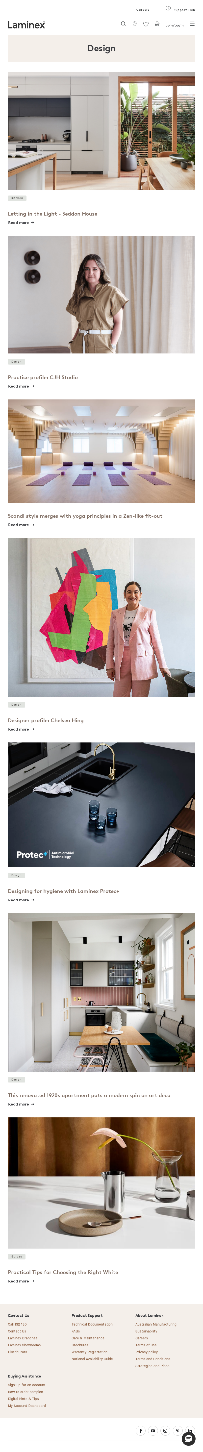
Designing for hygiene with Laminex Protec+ (63, 891)
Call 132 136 (17, 1324)
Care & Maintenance (88, 1338)
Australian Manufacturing (156, 1324)
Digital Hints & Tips (23, 1399)
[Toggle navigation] (192, 25)
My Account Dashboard (27, 1406)
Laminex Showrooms (24, 1345)
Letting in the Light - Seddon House (52, 213)
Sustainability (146, 1331)
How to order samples (25, 1392)
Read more (18, 222)
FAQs (76, 1331)
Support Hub (184, 10)
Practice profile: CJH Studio (43, 377)
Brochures (80, 1345)
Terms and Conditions (152, 1359)
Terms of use (146, 1345)
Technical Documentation (92, 1324)
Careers (142, 9)
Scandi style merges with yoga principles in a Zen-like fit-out (85, 516)
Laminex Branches (23, 1338)
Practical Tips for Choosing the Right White (63, 1272)
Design (16, 361)
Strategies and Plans (152, 1366)
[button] (189, 1439)
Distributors (17, 1352)
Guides (16, 1256)
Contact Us (17, 1331)
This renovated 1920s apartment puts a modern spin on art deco (89, 1095)
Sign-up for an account (27, 1385)
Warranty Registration (89, 1352)
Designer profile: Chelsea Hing (46, 720)
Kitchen (17, 198)
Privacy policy (146, 1352)
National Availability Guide (92, 1359)
